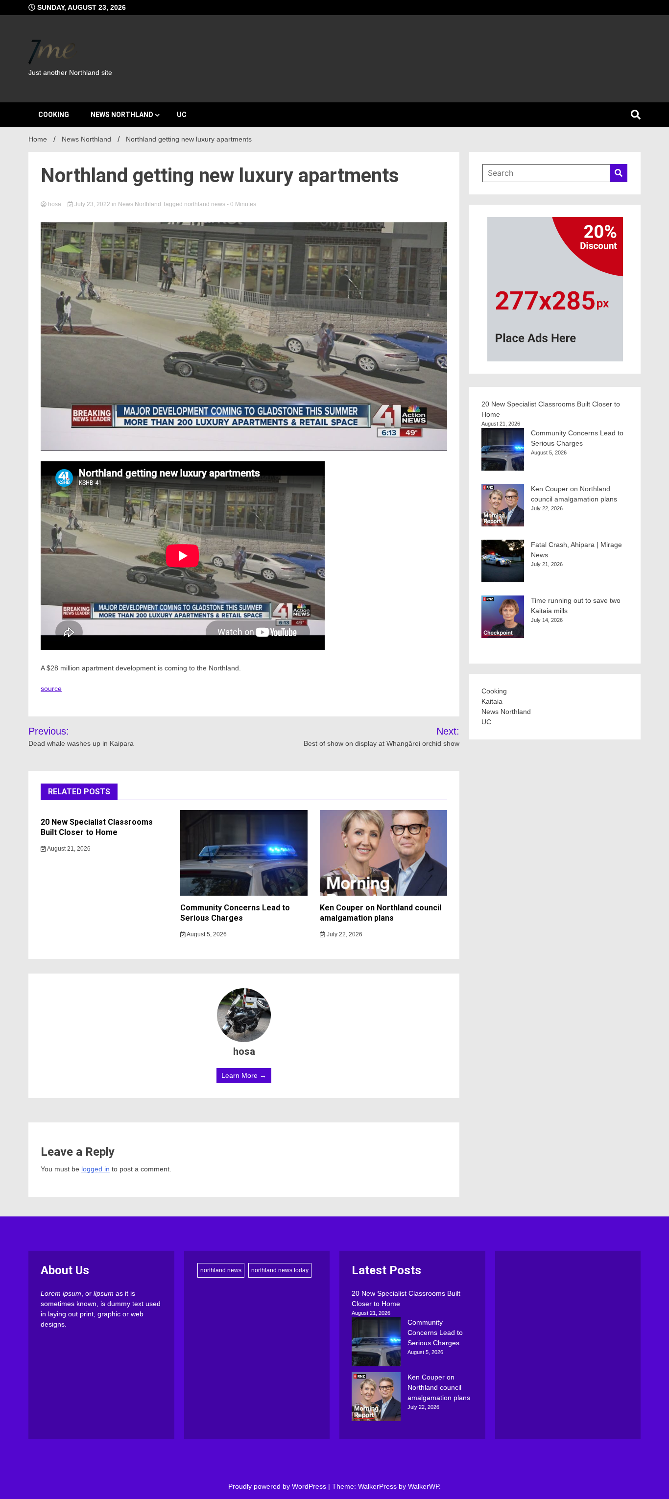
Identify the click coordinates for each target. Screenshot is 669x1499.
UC (182, 115)
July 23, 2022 (92, 204)
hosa (55, 204)
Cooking (53, 115)
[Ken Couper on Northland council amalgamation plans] (376, 1398)
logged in (95, 1169)
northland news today (280, 1270)
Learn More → (243, 1075)
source (51, 688)
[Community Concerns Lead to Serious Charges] (376, 1343)
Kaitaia (491, 701)
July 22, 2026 (343, 934)
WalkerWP (423, 1486)
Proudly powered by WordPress (278, 1486)
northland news (204, 204)
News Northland (122, 115)
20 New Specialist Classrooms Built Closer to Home (97, 827)
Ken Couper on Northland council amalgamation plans (380, 913)
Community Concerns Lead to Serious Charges (235, 913)
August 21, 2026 (68, 848)
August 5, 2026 (206, 934)
